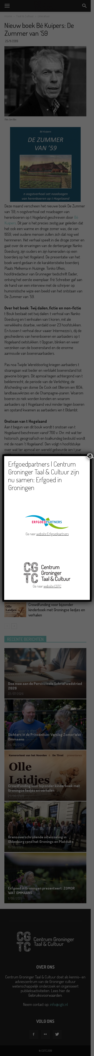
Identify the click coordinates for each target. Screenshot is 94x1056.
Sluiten (90, 456)
